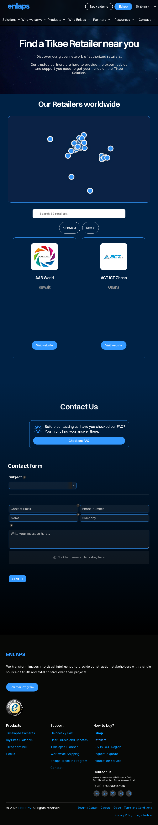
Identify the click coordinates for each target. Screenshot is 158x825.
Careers (105, 807)
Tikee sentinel (16, 747)
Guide (117, 807)
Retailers (99, 740)
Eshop (98, 733)
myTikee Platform (19, 740)
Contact (56, 768)
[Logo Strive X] (19, 6)
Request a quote (105, 754)
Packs (10, 754)
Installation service (107, 761)
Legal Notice (144, 815)
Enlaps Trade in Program (68, 761)
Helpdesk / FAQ (61, 733)
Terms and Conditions (138, 807)
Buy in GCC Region (107, 747)
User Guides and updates (69, 740)
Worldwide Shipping (64, 754)
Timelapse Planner (64, 747)
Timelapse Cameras (20, 733)
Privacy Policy (124, 815)
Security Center (87, 807)
